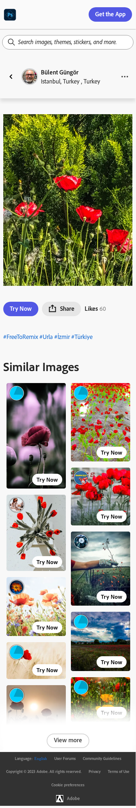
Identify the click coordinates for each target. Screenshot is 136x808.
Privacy (95, 771)
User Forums (65, 758)
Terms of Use (118, 771)
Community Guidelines (102, 758)
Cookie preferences (67, 784)
